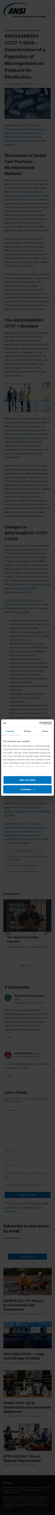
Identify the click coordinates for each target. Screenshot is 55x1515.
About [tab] (45, 731)
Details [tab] (27, 731)
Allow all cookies (27, 780)
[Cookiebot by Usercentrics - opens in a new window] (39, 723)
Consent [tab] (10, 731)
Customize (26, 789)
